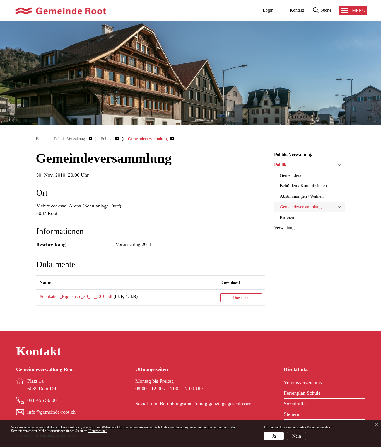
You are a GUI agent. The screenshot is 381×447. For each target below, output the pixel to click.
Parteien (287, 217)
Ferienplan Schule (302, 393)
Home (40, 139)
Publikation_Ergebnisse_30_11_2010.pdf (76, 296)
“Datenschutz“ (97, 431)
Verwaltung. (285, 227)
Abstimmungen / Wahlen (302, 196)
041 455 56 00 (42, 400)
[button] (73, 139)
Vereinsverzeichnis (303, 382)
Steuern (291, 414)
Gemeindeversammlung (301, 206)
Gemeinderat (291, 175)
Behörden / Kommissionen (303, 185)
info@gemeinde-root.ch (51, 412)
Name (45, 282)
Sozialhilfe (295, 403)
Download (230, 282)
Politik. (281, 164)
